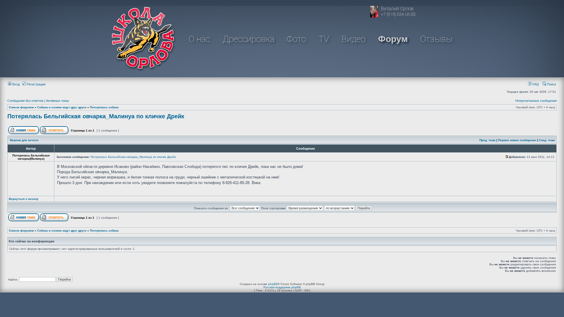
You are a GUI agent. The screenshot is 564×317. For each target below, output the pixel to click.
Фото (296, 39)
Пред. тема (487, 140)
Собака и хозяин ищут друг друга (61, 107)
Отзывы (436, 39)
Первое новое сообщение (517, 140)
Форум (393, 39)
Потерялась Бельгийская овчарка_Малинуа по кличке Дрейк (95, 116)
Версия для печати (24, 140)
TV (324, 39)
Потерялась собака (104, 107)
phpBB (273, 284)
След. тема (547, 140)
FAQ (535, 84)
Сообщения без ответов (25, 100)
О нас (199, 39)
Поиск (551, 84)
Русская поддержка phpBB (282, 287)
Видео (353, 39)
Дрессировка (248, 39)
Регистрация (36, 84)
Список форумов (21, 107)
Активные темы (57, 100)
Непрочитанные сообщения (536, 100)
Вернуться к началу (23, 198)
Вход (15, 84)
